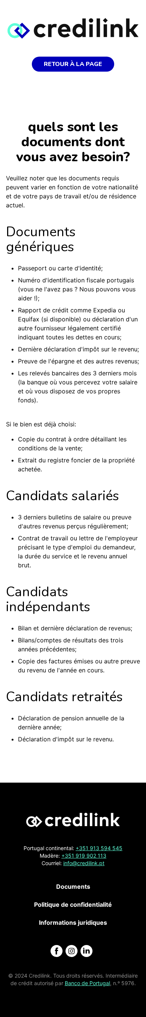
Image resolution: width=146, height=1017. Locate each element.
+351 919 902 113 (83, 855)
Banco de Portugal (87, 983)
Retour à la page (73, 64)
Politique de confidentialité (73, 904)
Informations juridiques (73, 922)
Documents (73, 886)
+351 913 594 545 (99, 848)
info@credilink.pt (83, 863)
